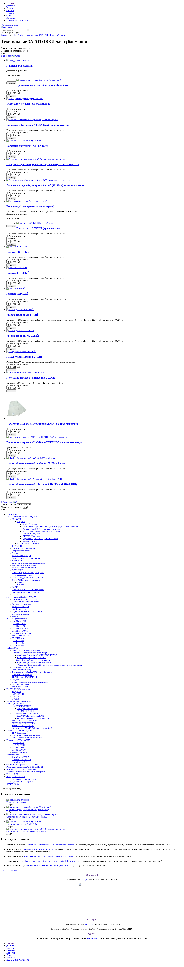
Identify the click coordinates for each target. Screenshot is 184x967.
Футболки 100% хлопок (23, 667)
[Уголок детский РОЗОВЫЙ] (20, 330)
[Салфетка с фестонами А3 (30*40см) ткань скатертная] (32, 119)
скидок (85, 880)
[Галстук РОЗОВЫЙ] (16, 247)
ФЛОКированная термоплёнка (26, 735)
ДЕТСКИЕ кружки (31, 536)
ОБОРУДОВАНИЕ (15, 704)
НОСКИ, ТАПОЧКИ (21, 684)
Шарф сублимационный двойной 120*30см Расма (35, 463)
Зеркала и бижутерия (21, 555)
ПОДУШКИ (17, 570)
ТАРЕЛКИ (17, 546)
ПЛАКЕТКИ (18, 694)
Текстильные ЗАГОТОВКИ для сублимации (46, 35)
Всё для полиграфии (15, 776)
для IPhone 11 (18, 640)
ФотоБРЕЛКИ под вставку (24, 599)
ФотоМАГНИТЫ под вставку (25, 602)
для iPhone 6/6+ (19, 626)
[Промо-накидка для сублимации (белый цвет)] (38, 80)
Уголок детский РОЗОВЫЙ (22, 335)
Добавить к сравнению (17, 71)
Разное (15, 594)
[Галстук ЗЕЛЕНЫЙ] (16, 267)
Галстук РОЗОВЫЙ (18, 252)
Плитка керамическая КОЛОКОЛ (37, 849)
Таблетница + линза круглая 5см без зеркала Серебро (50, 845)
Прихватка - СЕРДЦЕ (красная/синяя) (38, 228)
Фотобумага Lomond (21, 759)
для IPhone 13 (18, 645)
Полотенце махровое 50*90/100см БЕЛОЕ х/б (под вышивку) (42, 423)
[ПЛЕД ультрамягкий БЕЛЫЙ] (21, 351)
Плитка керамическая (22, 575)
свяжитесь (92, 938)
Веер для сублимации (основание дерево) (30, 206)
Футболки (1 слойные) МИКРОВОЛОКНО (37, 655)
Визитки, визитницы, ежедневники (28, 563)
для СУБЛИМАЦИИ (21, 706)
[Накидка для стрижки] (17, 60)
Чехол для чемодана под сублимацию (28, 103)
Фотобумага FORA (20, 757)
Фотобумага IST (19, 762)
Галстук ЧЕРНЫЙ (17, 293)
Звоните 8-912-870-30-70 (17, 20)
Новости (10, 13)
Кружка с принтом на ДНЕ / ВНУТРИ (40, 538)
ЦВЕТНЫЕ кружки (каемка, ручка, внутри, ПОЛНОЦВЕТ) (50, 526)
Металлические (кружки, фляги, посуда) (41, 531)
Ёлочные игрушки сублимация (26, 592)
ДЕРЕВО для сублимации (24, 568)
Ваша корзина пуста (10, 32)
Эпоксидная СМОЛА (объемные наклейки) (32, 728)
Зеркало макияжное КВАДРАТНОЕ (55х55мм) (47, 865)
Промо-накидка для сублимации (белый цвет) (43, 85)
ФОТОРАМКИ (13, 784)
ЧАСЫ (15, 587)
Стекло (20, 585)
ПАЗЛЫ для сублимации (23, 548)
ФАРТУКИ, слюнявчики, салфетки (28, 572)
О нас (9, 15)
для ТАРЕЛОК (18, 745)
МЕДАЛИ (16, 691)
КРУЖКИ (16, 519)
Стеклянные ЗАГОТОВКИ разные (28, 589)
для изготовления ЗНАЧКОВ (25, 713)
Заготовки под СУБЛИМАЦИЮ (21, 517)
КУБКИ (15, 699)
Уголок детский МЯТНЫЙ (22, 314)
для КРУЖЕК (18, 742)
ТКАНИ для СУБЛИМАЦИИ (25, 677)
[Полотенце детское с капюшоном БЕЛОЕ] (26, 372)
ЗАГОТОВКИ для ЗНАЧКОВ (30, 716)
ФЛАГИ (15, 696)
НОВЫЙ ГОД (12, 514)
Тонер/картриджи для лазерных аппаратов (25, 772)
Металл (20, 582)
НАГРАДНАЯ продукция (18, 689)
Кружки (21, 521)
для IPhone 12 (18, 643)
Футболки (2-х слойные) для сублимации (31, 660)
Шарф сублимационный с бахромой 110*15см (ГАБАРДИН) (41, 484)
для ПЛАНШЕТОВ (21, 636)
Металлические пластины (24, 565)
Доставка (10, 6)
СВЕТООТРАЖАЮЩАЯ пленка (27, 738)
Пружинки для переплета (23, 781)
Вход (16, 25)
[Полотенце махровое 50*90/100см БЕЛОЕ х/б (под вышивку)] (16, 418)
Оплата (9, 8)
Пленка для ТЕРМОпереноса (19, 730)
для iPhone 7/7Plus (20, 628)
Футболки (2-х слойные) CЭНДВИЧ (34, 662)
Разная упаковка (19, 752)
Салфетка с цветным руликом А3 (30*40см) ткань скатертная (42, 164)
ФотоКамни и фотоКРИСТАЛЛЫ (22, 764)
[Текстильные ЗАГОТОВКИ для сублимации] (8, 27)
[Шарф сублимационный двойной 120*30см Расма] (30, 458)
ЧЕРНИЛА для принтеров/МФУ (21, 769)
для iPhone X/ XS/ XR (22, 633)
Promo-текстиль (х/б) (21, 670)
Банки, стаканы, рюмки (28, 543)
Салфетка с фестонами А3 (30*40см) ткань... (26, 817)
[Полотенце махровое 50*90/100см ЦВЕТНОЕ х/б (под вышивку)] (37, 437)
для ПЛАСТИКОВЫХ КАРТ (25, 721)
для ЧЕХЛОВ (18, 747)
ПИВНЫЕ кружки (31, 534)
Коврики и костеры (21, 551)
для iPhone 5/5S (19, 623)
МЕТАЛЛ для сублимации (18, 701)
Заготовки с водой (20, 606)
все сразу (8, 56)
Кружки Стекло (30, 541)
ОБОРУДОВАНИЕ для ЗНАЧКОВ (33, 718)
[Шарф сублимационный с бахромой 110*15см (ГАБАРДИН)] (35, 479)
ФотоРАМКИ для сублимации (26, 580)
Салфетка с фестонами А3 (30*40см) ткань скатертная (38, 124)
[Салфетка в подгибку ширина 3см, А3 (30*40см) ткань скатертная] (38, 180)
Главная (10, 3)
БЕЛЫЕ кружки (30, 524)
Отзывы (10, 10)
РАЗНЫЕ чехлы (19, 638)
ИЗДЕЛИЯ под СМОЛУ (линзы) (27, 611)
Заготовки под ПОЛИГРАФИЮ (21, 597)
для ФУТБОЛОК (19, 750)
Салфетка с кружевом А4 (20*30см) (27, 145)
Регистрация (7, 25)
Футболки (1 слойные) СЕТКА (31, 657)
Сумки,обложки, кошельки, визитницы (30, 682)
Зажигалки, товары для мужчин (26, 558)
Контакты (10, 18)
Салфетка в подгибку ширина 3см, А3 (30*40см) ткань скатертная (45, 185)
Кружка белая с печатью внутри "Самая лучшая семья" (49, 856)
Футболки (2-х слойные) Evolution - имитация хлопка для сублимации (49, 665)
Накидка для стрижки (19, 65)
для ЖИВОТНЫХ (20, 687)
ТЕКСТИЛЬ (17, 35)
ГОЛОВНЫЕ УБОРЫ (22, 674)
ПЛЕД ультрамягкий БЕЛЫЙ (24, 356)
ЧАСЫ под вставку (21, 609)
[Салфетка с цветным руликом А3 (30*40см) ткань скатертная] (35, 159)
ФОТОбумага (12, 755)
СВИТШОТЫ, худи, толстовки (26, 650)
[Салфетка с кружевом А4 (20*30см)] (23, 140)
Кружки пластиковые (22, 604)
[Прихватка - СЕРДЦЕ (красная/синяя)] (34, 223)
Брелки (15, 553)
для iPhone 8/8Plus (20, 631)
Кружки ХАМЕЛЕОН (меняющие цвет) (41, 529)
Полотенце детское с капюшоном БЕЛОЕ (30, 377)
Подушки (16, 679)
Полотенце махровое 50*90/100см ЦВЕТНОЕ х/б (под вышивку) (44, 442)
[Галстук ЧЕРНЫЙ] (15, 288)
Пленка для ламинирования (24, 779)
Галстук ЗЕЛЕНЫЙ (18, 272)
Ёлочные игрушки (20, 614)
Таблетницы (17, 560)
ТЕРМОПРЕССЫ (25, 711)
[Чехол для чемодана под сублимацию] (24, 98)
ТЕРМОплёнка (19, 733)
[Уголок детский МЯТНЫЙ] (20, 309)
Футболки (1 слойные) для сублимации (30, 653)
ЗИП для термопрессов (27, 708)
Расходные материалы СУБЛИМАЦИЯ (24, 767)
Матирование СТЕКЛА (23, 725)
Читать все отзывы (9, 870)
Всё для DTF (12, 774)
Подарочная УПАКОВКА (18, 740)
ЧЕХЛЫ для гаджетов (16, 619)
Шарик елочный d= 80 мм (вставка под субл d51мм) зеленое (51, 861)
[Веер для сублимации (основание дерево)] (26, 201)
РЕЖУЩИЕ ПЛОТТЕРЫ (23, 723)
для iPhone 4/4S (19, 621)
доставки (89, 924)
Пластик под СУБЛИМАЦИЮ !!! (27, 577)
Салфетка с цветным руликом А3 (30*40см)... (27, 831)
